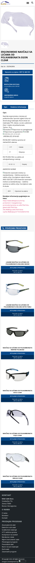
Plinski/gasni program (9, 542)
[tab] (5, 107)
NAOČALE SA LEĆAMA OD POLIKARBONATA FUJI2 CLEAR (17, 434)
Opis (5, 107)
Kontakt (4, 518)
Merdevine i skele (8, 537)
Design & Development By (10, 561)
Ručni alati (5, 549)
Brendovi (5, 515)
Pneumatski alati (8, 544)
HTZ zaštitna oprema (9, 532)
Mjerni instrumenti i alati (10, 540)
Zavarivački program (9, 552)
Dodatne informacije (18, 107)
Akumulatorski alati (8, 525)
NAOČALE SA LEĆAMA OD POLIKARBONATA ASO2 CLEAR (17, 391)
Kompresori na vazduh (10, 535)
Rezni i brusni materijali (10, 547)
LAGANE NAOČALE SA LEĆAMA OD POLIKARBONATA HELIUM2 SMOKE (17, 263)
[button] (28, 3)
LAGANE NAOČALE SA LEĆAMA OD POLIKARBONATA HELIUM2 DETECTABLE (17, 306)
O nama (4, 513)
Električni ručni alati (9, 527)
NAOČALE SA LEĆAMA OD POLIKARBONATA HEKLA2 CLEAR (17, 477)
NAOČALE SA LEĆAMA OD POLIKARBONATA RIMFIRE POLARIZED (17, 349)
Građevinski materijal (9, 530)
